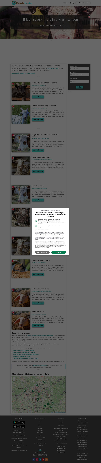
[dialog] (50, 231)
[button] (50, 230)
